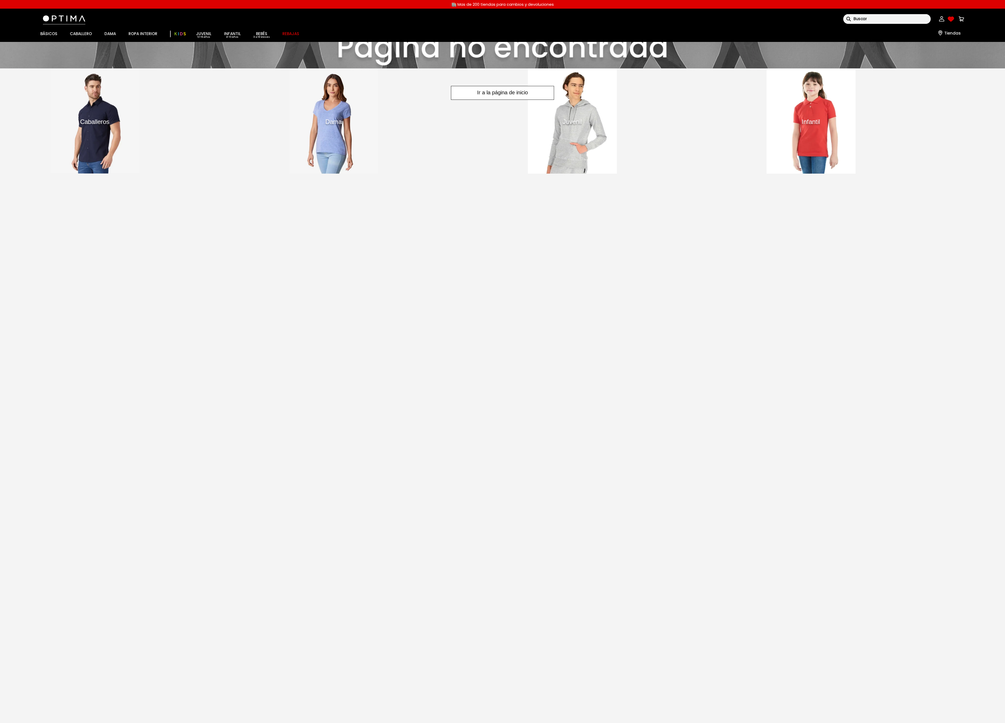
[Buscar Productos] (848, 19)
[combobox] (887, 19)
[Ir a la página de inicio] (502, 55)
